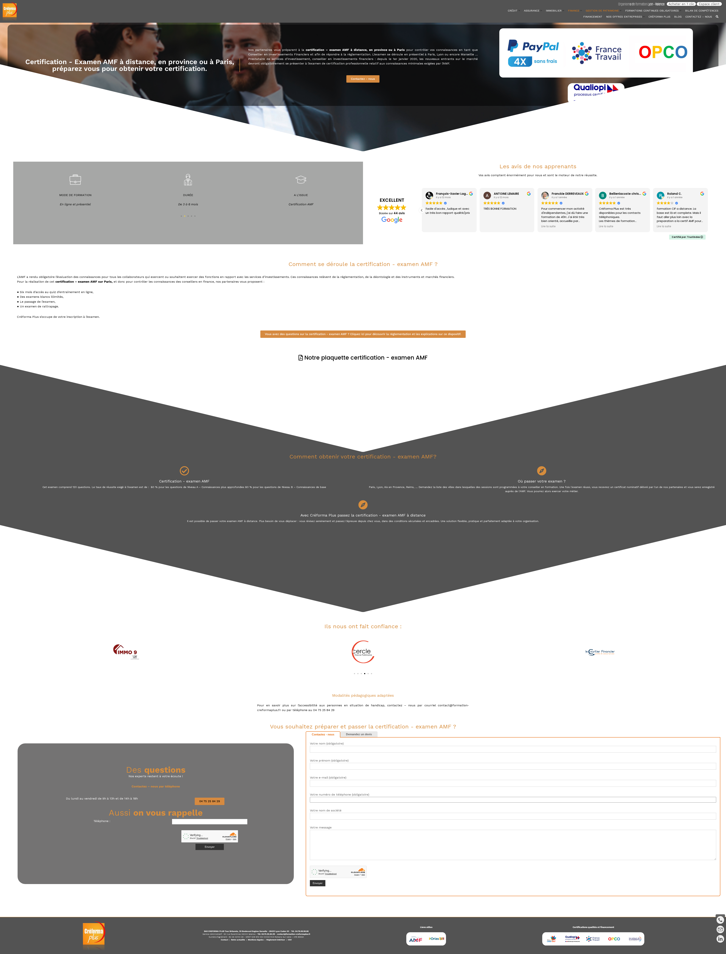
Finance (573, 10)
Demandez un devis (359, 734)
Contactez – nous (698, 16)
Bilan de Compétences (701, 10)
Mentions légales (256, 940)
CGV (290, 940)
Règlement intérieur (275, 940)
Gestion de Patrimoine (602, 10)
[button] (181, 216)
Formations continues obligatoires (652, 10)
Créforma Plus (659, 16)
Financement (592, 16)
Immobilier (554, 10)
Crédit (512, 10)
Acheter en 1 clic (681, 4)
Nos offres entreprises (624, 16)
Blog (678, 16)
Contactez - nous (323, 734)
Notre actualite (238, 940)
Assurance (531, 10)
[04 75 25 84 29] (720, 920)
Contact (224, 940)
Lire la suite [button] (606, 226)
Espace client (709, 4)
